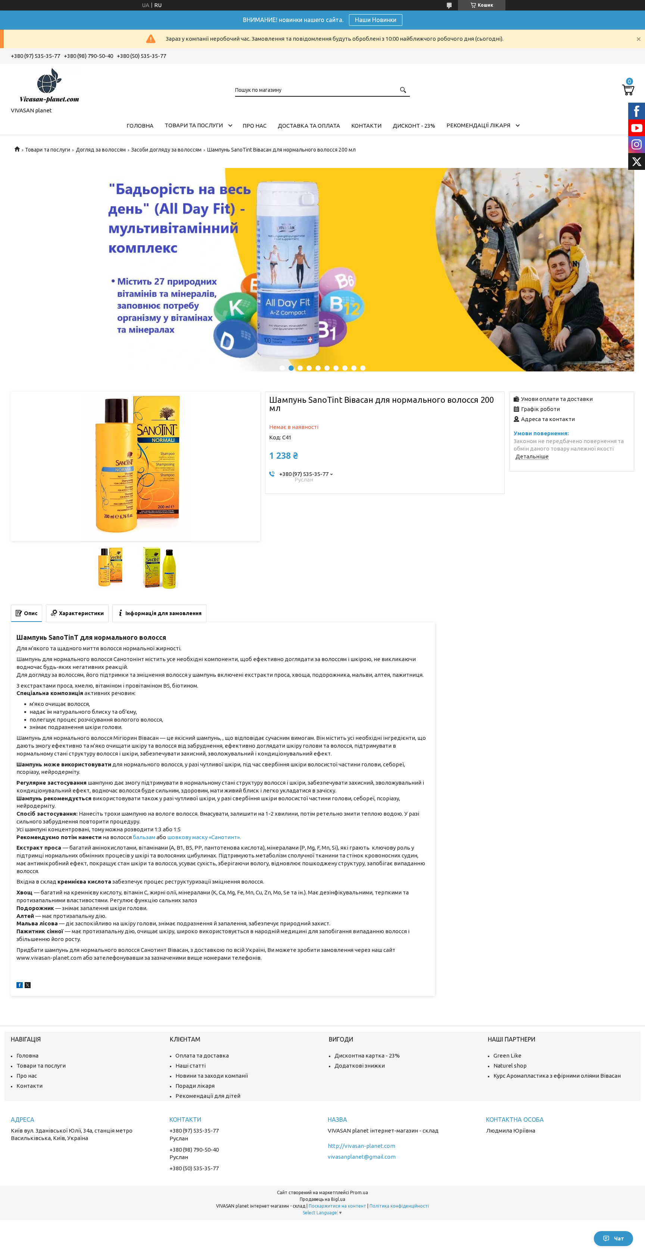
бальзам (144, 837)
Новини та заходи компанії (211, 1075)
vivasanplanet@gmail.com (362, 1156)
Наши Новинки (375, 19)
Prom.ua (359, 1192)
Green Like (507, 1055)
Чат (619, 1239)
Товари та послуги (194, 125)
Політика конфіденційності (399, 1205)
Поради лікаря (195, 1086)
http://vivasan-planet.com (361, 1146)
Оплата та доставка (202, 1055)
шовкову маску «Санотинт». (204, 837)
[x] (28, 986)
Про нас (255, 125)
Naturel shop (510, 1065)
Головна (140, 125)
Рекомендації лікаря (478, 125)
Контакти (366, 125)
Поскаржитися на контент (337, 1205)
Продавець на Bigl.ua (322, 1199)
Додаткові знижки (359, 1065)
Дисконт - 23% (414, 125)
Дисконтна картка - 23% (367, 1055)
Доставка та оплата (309, 125)
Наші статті (190, 1065)
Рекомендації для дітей (207, 1096)
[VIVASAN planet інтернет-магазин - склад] (48, 84)
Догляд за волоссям (101, 150)
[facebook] (19, 986)
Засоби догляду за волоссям (166, 150)
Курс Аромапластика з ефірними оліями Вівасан (557, 1075)
